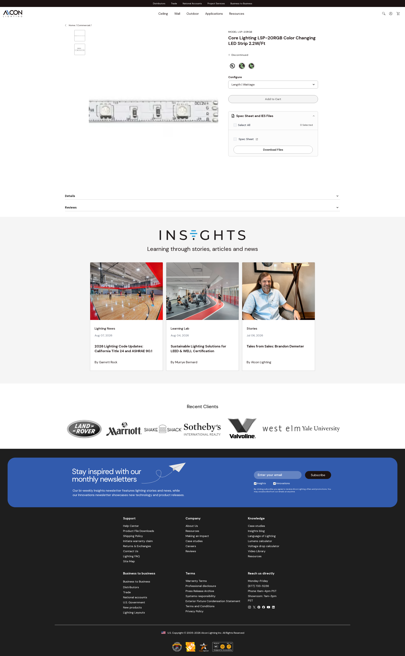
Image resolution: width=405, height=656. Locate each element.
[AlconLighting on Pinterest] (258, 607)
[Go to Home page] (12, 13)
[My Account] (390, 13)
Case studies (194, 541)
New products (132, 607)
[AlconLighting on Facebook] (263, 607)
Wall (177, 14)
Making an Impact (197, 536)
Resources (236, 14)
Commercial (83, 25)
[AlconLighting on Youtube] (268, 607)
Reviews (71, 207)
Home (72, 25)
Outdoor (193, 14)
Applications (214, 14)
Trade (174, 3)
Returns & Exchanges (137, 546)
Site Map (129, 561)
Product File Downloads (138, 531)
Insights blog (256, 531)
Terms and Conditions (200, 606)
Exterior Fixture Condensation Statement (213, 601)
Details (70, 196)
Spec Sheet (247, 139)
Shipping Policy (133, 536)
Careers (191, 546)
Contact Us (130, 551)
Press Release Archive (200, 591)
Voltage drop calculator (263, 546)
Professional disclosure (201, 586)
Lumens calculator (260, 541)
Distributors (159, 3)
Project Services (216, 3)
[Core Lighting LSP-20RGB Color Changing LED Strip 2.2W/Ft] (79, 35)
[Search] (383, 13)
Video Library (256, 551)
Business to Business (241, 3)
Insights (261, 483)
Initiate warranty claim (138, 541)
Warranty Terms (196, 581)
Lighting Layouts (134, 612)
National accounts (135, 597)
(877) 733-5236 (258, 586)
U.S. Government (134, 602)
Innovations (283, 483)
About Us (192, 526)
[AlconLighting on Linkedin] (273, 607)
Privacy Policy (194, 611)
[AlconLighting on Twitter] (254, 607)
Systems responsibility (200, 596)
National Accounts (192, 3)
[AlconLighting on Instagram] (249, 607)
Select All (244, 125)
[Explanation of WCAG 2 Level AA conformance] (222, 647)
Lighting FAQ (131, 556)
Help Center (131, 526)
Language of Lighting (262, 536)
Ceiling (163, 14)
